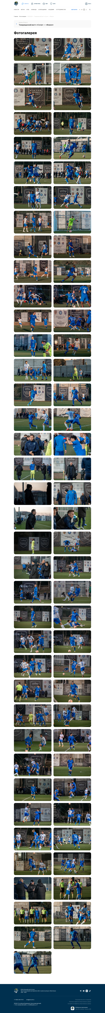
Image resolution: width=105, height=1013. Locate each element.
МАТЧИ (22, 9)
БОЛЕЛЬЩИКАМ (42, 9)
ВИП (47, 3)
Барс (54, 3)
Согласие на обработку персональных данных (79, 1003)
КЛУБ (27, 9)
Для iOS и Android (79, 1009)
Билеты (26, 3)
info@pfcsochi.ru (30, 999)
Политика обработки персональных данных (80, 1001)
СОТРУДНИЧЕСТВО (61, 9)
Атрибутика (37, 3)
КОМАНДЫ (33, 9)
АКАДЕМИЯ (51, 9)
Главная (16, 16)
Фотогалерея (22, 16)
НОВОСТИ (16, 9)
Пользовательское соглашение (83, 999)
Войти (89, 3)
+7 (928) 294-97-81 (18, 999)
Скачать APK (88, 1009)
